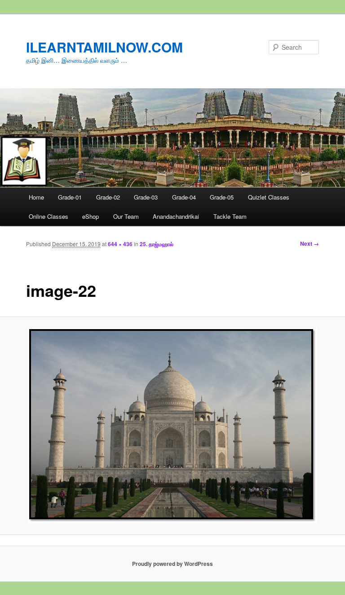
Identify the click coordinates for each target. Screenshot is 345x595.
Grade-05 (222, 197)
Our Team (126, 216)
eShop (90, 216)
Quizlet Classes (268, 197)
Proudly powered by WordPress (172, 564)
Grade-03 (146, 197)
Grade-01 (70, 197)
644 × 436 (120, 244)
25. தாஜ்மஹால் (156, 244)
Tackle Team (230, 216)
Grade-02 (108, 197)
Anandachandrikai (176, 216)
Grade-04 (184, 197)
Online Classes (48, 216)
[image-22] (172, 425)
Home (36, 197)
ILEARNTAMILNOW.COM (104, 46)
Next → (309, 243)
